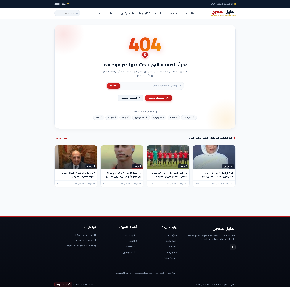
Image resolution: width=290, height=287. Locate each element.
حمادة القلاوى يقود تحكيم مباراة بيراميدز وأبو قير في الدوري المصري (123, 174)
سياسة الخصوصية (143, 273)
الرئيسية (172, 235)
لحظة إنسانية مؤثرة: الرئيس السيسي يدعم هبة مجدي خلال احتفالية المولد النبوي (217, 176)
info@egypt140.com (83, 235)
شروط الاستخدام (123, 273)
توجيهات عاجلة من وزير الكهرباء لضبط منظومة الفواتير (78, 174)
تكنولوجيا (171, 252)
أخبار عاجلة (171, 241)
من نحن (171, 273)
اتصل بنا (160, 273)
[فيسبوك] (233, 247)
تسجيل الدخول (60, 3)
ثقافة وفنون (170, 258)
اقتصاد (172, 247)
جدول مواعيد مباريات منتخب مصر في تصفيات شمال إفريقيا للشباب (168, 174)
